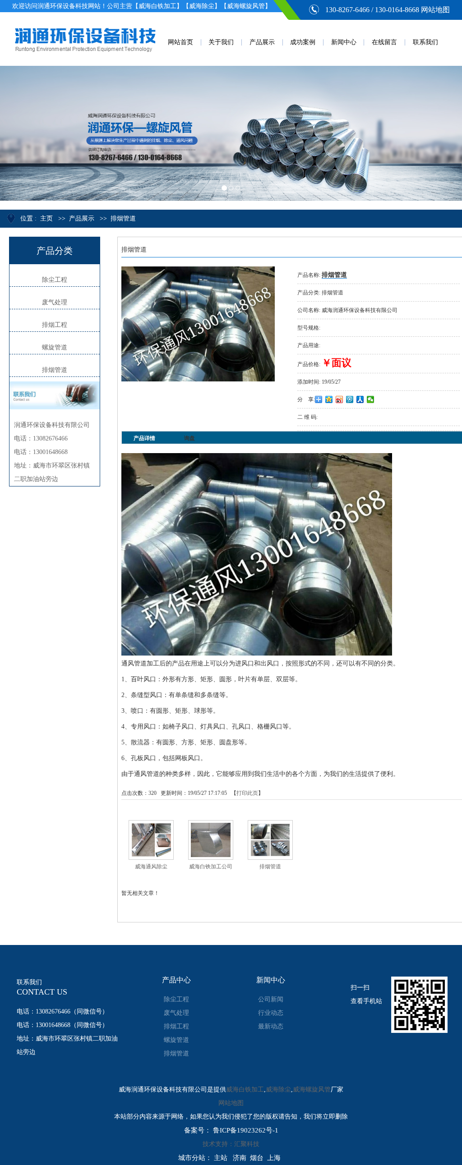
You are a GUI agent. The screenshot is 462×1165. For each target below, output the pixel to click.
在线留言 (384, 42)
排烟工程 (54, 324)
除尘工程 (54, 279)
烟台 (256, 1157)
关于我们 (221, 42)
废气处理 (54, 302)
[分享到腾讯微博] (350, 399)
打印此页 (247, 793)
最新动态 (270, 1026)
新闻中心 (343, 42)
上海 (274, 1157)
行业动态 (270, 1012)
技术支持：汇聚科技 (231, 1144)
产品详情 (144, 438)
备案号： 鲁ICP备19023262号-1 (231, 1130)
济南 (239, 1157)
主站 (220, 1157)
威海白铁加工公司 (210, 866)
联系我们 (425, 42)
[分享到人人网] (360, 399)
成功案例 (302, 42)
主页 (46, 218)
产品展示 (262, 42)
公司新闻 (270, 999)
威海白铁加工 (245, 1089)
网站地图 (435, 10)
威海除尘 (278, 1089)
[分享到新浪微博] (339, 399)
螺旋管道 (54, 347)
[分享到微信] (370, 399)
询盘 (189, 438)
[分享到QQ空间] (329, 399)
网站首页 (180, 42)
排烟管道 (123, 218)
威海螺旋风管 (312, 1089)
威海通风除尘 (151, 866)
